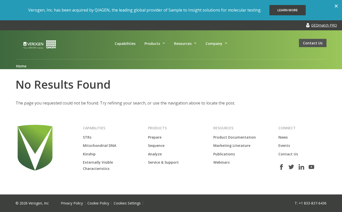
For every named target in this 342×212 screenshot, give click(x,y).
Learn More (287, 10)
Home (21, 66)
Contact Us (312, 43)
